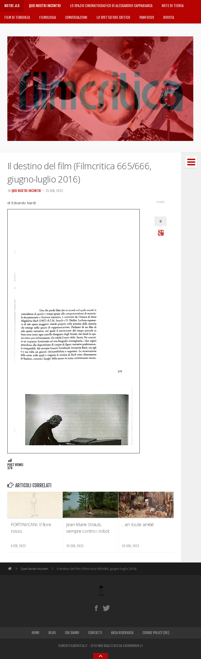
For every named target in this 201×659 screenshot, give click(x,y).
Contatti (95, 632)
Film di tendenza (17, 17)
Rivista (168, 17)
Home (35, 632)
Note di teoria (173, 5)
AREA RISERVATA (122, 632)
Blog (52, 632)
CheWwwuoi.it (133, 646)
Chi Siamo (72, 632)
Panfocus (146, 17)
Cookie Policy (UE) (155, 632)
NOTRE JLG (12, 5)
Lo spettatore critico (113, 17)
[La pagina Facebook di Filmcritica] (96, 608)
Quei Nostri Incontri (45, 5)
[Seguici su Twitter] (106, 608)
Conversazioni (76, 17)
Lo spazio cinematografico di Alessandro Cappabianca (111, 5)
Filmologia (47, 17)
